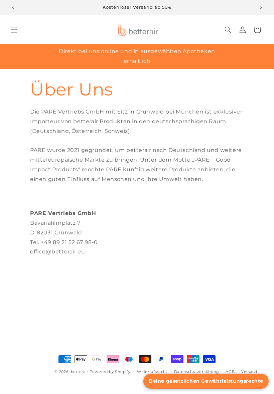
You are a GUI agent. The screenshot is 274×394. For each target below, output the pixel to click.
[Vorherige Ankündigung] (13, 7)
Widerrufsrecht (152, 371)
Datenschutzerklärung (196, 371)
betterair (79, 371)
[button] (14, 29)
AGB (230, 371)
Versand (249, 371)
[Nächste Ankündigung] (261, 7)
